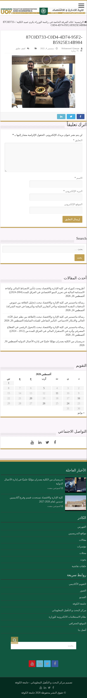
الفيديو (82, 597)
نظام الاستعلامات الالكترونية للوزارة (67, 616)
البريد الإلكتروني (72, 191)
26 (44, 403)
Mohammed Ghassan (70, 48)
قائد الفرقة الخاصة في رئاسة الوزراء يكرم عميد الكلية (45, 22)
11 (57, 393)
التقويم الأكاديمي (77, 584)
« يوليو (81, 412)
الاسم (78, 178)
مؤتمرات (81, 546)
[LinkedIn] (39, 442)
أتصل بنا (82, 629)
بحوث (83, 559)
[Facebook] (55, 442)
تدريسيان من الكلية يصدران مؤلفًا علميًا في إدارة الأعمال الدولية (51, 341)
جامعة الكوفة (79, 603)
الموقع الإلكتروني (73, 204)
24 (68, 403)
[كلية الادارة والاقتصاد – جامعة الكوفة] (43, 11)
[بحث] (14, 640)
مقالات (82, 539)
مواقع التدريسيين (77, 533)
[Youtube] (32, 442)
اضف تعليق (20, 48)
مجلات (82, 553)
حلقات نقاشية (79, 566)
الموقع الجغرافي (77, 623)
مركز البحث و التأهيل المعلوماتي (69, 610)
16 (78, 398)
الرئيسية (79, 22)
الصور (83, 590)
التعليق (77, 140)
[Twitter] (47, 442)
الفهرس (81, 526)
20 (31, 398)
